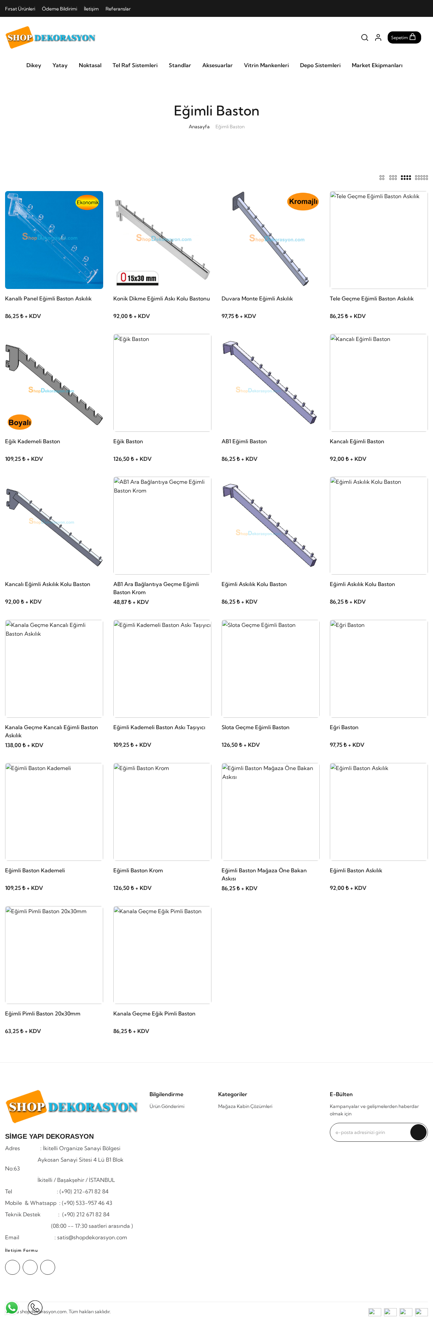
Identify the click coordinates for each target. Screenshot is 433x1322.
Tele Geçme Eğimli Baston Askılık (372, 298)
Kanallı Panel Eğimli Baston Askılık (48, 298)
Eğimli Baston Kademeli (35, 870)
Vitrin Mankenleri (266, 65)
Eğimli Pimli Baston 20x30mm (43, 1013)
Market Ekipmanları (377, 65)
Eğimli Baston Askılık (356, 870)
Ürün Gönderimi (167, 1106)
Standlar (180, 65)
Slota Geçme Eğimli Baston (256, 727)
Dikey (33, 65)
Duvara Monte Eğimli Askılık (257, 298)
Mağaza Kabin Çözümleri (245, 1106)
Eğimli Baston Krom (138, 870)
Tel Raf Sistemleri (135, 65)
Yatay (60, 65)
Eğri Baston (344, 727)
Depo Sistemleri (320, 65)
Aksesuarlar (217, 65)
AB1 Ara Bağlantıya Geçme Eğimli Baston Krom (156, 588)
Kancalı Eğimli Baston (357, 441)
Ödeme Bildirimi (59, 9)
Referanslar (118, 9)
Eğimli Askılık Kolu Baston (254, 584)
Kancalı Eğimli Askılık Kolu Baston (47, 584)
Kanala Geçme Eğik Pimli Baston (154, 1013)
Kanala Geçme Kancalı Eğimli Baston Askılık (51, 731)
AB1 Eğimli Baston (244, 441)
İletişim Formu (21, 1250)
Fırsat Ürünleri (20, 9)
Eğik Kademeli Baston (32, 441)
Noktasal (90, 65)
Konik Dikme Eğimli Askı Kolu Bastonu (161, 298)
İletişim (91, 9)
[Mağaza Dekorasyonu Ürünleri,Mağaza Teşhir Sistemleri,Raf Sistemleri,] (50, 37)
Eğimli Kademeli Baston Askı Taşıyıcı (159, 727)
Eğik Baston (128, 441)
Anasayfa (199, 127)
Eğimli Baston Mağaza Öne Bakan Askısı (264, 874)
